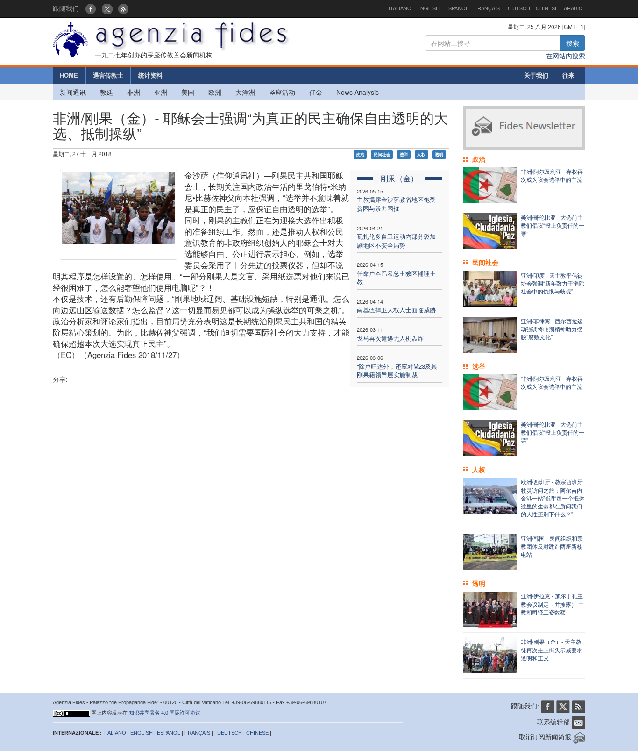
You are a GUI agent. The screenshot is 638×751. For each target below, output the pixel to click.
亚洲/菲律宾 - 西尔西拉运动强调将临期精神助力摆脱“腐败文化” (552, 329)
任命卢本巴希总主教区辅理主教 (396, 277)
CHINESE (547, 8)
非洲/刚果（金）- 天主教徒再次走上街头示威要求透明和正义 (551, 649)
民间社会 (382, 154)
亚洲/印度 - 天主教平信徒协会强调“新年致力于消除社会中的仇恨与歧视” (552, 283)
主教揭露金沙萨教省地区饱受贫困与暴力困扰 (396, 204)
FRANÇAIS (487, 8)
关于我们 (536, 75)
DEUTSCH (517, 8)
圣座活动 (282, 92)
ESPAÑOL (456, 8)
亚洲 (160, 92)
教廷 (106, 92)
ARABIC (573, 8)
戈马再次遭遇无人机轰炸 (390, 338)
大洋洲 (245, 92)
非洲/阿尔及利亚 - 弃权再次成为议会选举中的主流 (552, 175)
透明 (439, 154)
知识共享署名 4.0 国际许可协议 (164, 712)
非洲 (133, 92)
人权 (421, 154)
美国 (187, 92)
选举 (404, 154)
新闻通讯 (73, 92)
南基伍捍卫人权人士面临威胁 (396, 309)
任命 (315, 92)
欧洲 (214, 92)
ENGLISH (428, 8)
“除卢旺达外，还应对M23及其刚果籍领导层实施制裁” (397, 370)
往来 (568, 75)
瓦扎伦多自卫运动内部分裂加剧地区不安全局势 (396, 241)
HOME (69, 75)
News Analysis (357, 92)
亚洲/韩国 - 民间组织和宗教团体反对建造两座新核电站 (552, 546)
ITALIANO (400, 8)
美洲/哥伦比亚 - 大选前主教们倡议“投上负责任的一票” (552, 225)
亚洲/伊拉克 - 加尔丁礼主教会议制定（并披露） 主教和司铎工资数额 (552, 603)
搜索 (572, 43)
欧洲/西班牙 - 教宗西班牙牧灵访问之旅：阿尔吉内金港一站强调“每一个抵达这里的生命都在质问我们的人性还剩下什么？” (552, 498)
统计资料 (150, 75)
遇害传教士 (108, 75)
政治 (360, 154)
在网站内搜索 (565, 55)
